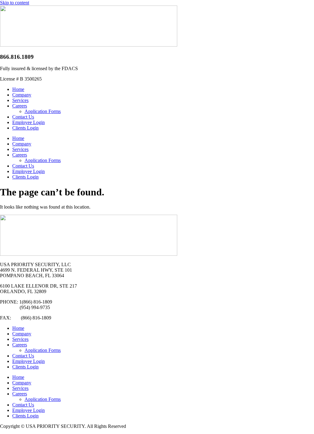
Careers (19, 105)
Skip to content (14, 2)
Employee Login (28, 122)
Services (20, 100)
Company (21, 94)
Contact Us (23, 116)
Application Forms (43, 111)
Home (18, 89)
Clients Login (25, 127)
